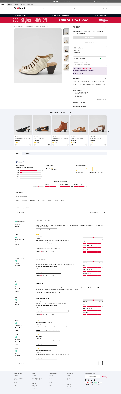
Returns (26, 1)
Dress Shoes (69, 379)
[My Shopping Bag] (106, 8)
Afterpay (16, 382)
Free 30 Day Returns (100, 15)
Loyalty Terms (35, 388)
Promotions (16, 381)
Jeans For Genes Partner (37, 379)
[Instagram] (88, 380)
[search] (74, 8)
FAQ (15, 385)
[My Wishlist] (103, 8)
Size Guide (16, 379)
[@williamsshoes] (91, 380)
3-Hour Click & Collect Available (60, 15)
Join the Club (35, 385)
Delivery (21, 1)
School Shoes (70, 386)
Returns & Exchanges (18, 378)
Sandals (51, 375)
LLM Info (16, 386)
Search (104, 376)
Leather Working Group (37, 378)
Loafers (51, 382)
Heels (51, 378)
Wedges (51, 381)
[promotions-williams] (60, 22)
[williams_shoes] (94, 380)
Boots (51, 385)
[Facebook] (86, 380)
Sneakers (51, 379)
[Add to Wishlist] (30, 144)
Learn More (34, 386)
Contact (15, 1)
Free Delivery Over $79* (20, 15)
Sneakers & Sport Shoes (72, 388)
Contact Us (34, 375)
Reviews (18, 153)
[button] (108, 131)
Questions (27, 153)
